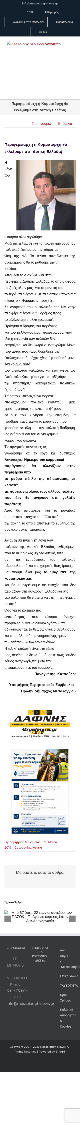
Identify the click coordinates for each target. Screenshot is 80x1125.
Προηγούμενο (43, 124)
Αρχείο (37, 847)
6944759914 (17, 991)
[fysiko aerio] (40, 752)
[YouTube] (34, 972)
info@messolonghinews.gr (40, 3)
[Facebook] (40, 972)
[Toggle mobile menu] (71, 43)
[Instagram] (46, 972)
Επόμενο (65, 124)
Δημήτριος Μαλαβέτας (25, 842)
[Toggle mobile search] (71, 48)
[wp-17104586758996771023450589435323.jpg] (40, 702)
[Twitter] (37, 980)
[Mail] (43, 980)
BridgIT (60, 1051)
